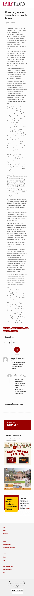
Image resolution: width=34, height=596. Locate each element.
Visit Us (4, 572)
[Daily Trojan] (14, 4)
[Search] (24, 4)
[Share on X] (9, 343)
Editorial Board (6, 544)
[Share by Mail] (14, 343)
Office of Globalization (17, 328)
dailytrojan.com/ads (11, 440)
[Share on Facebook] (5, 343)
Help (4, 560)
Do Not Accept (17, 593)
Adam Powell (6, 328)
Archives (5, 554)
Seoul (26, 328)
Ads (4, 527)
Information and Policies (9, 547)
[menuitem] (24, 4)
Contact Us (5, 533)
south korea (6, 331)
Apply (4, 530)
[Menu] (28, 4)
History (4, 557)
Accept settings (17, 590)
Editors (4, 541)
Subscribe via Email (8, 566)
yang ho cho (14, 331)
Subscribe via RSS (7, 569)
